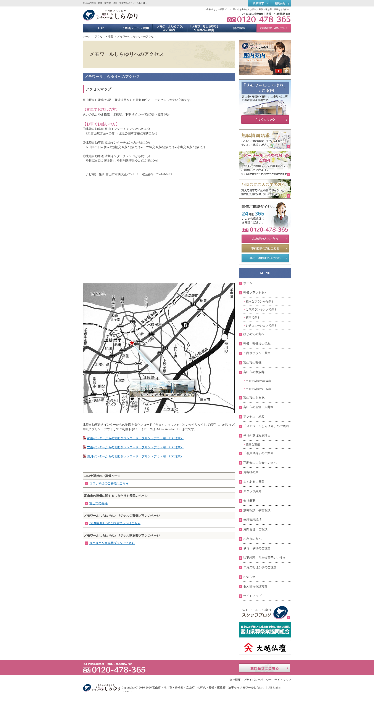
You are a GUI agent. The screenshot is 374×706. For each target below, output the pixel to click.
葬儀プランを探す (255, 292)
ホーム (247, 283)
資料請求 (258, 3)
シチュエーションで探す (261, 325)
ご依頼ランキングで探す (261, 309)
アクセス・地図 (253, 416)
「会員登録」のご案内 (258, 453)
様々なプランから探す (260, 301)
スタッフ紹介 (252, 491)
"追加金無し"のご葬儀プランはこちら (114, 523)
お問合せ (280, 3)
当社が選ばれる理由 (257, 435)
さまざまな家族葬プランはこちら (112, 543)
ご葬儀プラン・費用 (257, 353)
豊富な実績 (253, 444)
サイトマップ (252, 595)
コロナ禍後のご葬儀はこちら (109, 483)
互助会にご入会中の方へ (260, 462)
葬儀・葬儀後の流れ (257, 343)
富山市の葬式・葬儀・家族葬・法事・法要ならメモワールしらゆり (115, 3)
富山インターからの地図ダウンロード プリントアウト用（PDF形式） (135, 438)
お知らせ (249, 576)
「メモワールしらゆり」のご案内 (266, 426)
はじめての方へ (253, 334)
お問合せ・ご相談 (255, 529)
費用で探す (253, 317)
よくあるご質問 (253, 481)
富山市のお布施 (253, 397)
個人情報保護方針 (255, 586)
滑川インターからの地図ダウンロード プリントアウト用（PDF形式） (135, 456)
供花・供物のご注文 (257, 548)
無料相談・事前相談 (257, 510)
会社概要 (249, 500)
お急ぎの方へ (252, 538)
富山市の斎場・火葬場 (258, 407)
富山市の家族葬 (253, 372)
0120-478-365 (258, 17)
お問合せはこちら (264, 667)
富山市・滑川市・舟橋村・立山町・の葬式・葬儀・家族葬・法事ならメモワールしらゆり (208, 687)
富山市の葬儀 (98, 503)
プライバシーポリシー (257, 679)
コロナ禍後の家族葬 (258, 381)
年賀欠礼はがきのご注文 (260, 567)
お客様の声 (250, 472)
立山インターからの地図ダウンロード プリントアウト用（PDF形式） (135, 447)
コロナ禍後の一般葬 (258, 389)
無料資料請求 (252, 519)
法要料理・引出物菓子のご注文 (264, 557)
